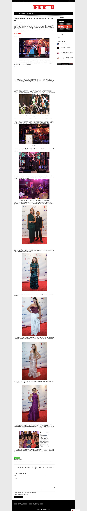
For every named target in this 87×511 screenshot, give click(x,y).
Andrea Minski (51, 381)
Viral (44, 509)
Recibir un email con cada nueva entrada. (21, 494)
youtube (49, 451)
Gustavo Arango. (29, 64)
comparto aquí (45, 337)
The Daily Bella (16, 249)
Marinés (19, 425)
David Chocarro (43, 148)
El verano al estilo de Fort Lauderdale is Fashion (25, 467)
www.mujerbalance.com (24, 382)
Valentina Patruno (17, 337)
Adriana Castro (26, 292)
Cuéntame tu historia (30, 13)
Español (74, 510)
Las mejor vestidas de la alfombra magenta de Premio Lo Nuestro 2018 (67, 53)
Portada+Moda (20, 459)
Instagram (28, 294)
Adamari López (47, 63)
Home (16, 13)
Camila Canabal (31, 449)
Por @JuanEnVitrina (17, 33)
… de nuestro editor (22, 13)
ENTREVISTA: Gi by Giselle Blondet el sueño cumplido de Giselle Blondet (67, 58)
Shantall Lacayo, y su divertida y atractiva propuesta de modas (44, 467)
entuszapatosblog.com (28, 424)
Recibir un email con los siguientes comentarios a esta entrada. (25, 492)
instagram (29, 450)
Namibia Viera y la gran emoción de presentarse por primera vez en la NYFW (67, 49)
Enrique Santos (20, 92)
